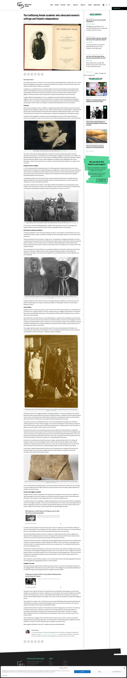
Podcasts (75, 5)
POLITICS (51, 663)
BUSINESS (66, 665)
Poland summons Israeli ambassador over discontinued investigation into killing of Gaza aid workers (96, 123)
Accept (82, 671)
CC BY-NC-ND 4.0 (63, 150)
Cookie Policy (4, 675)
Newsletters (97, 5)
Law (99, 97)
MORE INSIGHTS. (90, 72)
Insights (57, 5)
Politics (92, 18)
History (32, 21)
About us (83, 5)
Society (88, 98)
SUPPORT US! (102, 180)
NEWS (50, 661)
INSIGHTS (65, 661)
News (51, 5)
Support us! (116, 8)
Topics (68, 5)
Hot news (95, 97)
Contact (90, 5)
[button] (124, 668)
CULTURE (51, 665)
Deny (99, 671)
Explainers (88, 54)
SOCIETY (65, 663)
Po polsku (63, 5)
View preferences (117, 671)
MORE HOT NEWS (90, 151)
